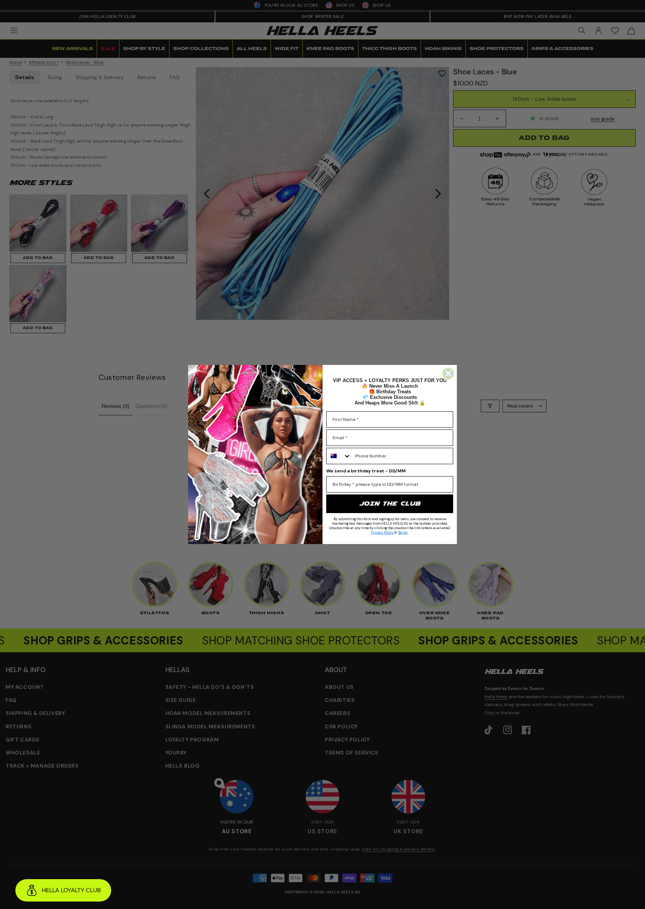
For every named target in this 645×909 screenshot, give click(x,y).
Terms (403, 532)
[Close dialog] (448, 373)
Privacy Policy (382, 532)
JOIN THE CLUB (389, 503)
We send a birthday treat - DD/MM (366, 471)
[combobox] (339, 456)
